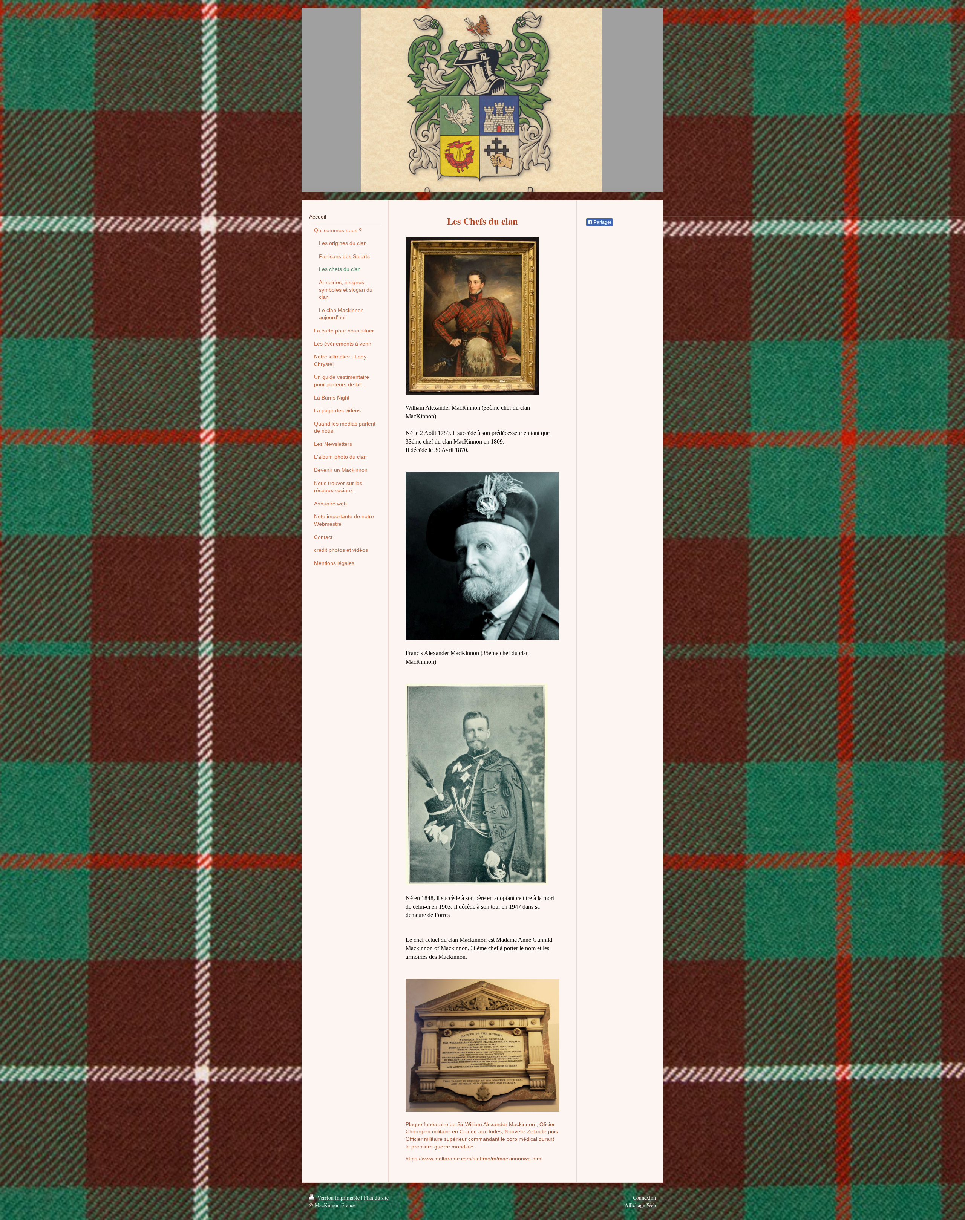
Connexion (644, 1197)
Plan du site (376, 1197)
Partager (602, 222)
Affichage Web (640, 1205)
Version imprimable (338, 1197)
